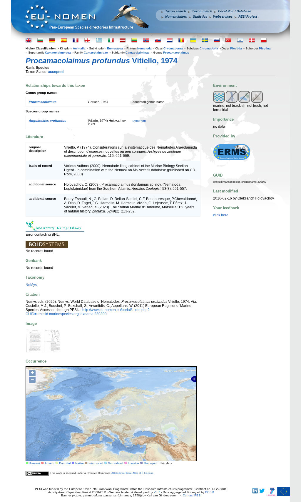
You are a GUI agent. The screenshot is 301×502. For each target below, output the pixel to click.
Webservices (223, 16)
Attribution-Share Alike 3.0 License (132, 473)
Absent (49, 463)
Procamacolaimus (176, 52)
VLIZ (157, 492)
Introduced (95, 463)
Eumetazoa (115, 48)
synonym (139, 120)
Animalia (79, 48)
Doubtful (65, 463)
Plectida (236, 48)
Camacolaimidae (96, 52)
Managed (150, 463)
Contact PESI (192, 495)
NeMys (31, 285)
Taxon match (202, 11)
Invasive (133, 463)
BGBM (209, 492)
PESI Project (247, 16)
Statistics (200, 16)
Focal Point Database (234, 11)
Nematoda (144, 48)
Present (34, 463)
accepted (55, 72)
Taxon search (175, 11)
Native (79, 463)
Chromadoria (209, 48)
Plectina (265, 48)
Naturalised (115, 463)
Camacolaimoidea (58, 52)
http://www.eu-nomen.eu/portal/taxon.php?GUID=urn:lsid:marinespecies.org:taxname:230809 (88, 312)
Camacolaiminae (138, 52)
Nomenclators (176, 16)
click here (220, 215)
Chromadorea (173, 48)
